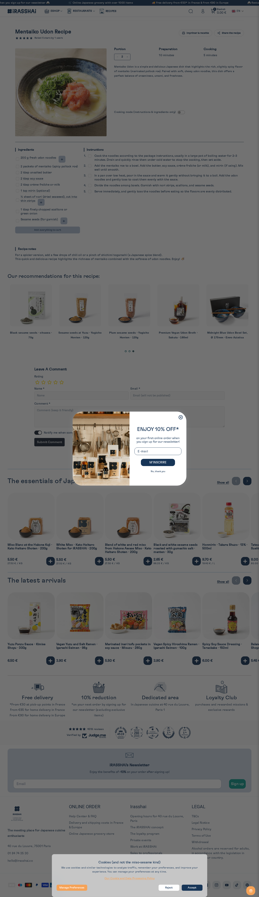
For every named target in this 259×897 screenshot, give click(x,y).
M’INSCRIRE (157, 462)
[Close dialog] (181, 417)
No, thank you (158, 471)
